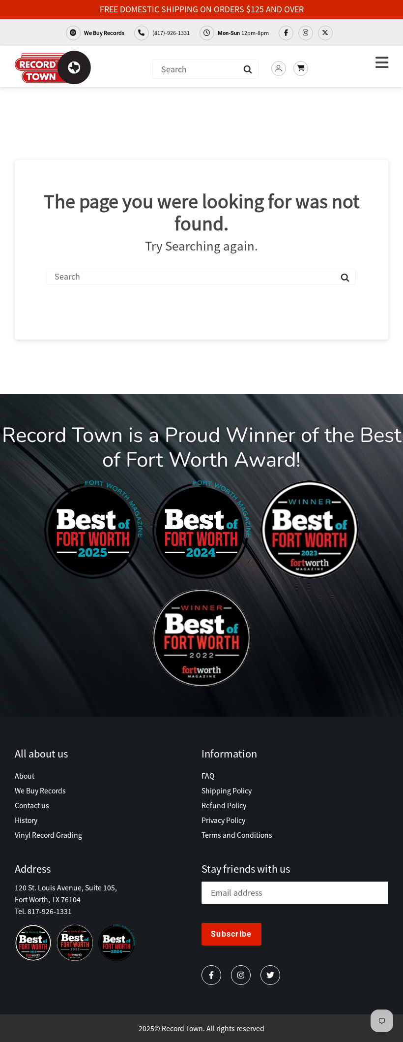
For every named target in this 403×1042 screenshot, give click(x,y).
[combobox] (205, 69)
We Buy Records (103, 32)
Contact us (32, 805)
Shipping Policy (227, 790)
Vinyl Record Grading (48, 835)
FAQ (208, 776)
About (24, 776)
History (26, 820)
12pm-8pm (243, 32)
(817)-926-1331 (170, 32)
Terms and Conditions (237, 835)
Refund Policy (224, 805)
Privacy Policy (223, 820)
